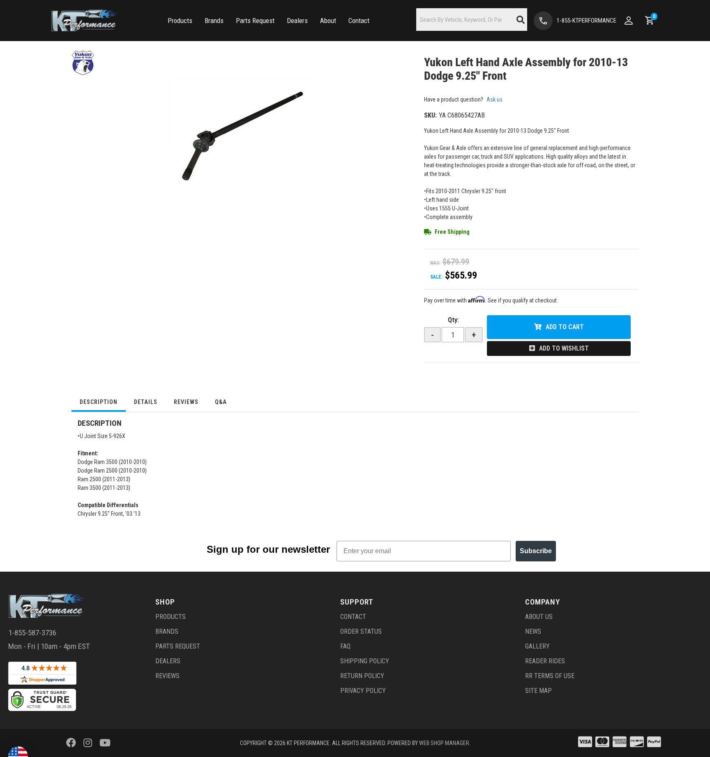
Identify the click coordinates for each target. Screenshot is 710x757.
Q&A (221, 402)
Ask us (494, 99)
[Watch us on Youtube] (105, 743)
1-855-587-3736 (32, 632)
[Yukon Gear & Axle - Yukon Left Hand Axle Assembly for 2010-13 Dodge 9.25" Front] (82, 62)
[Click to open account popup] (628, 20)
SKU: (430, 115)
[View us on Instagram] (87, 743)
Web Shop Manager (444, 743)
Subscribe (536, 550)
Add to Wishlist (564, 348)
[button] (179, 20)
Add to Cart (565, 327)
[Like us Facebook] (71, 743)
